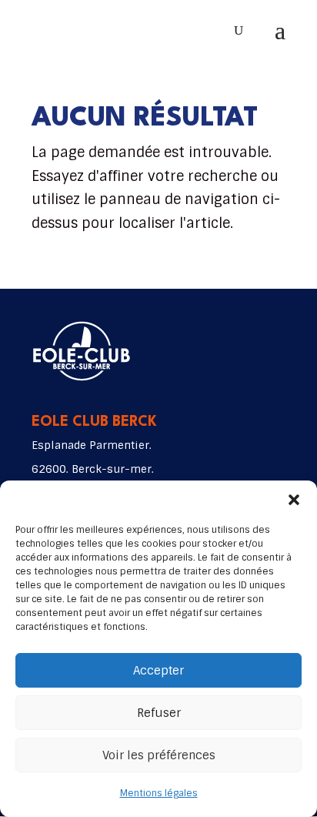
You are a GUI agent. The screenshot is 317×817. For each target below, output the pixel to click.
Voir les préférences (158, 755)
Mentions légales (159, 793)
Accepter (158, 670)
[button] (294, 499)
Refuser (159, 713)
